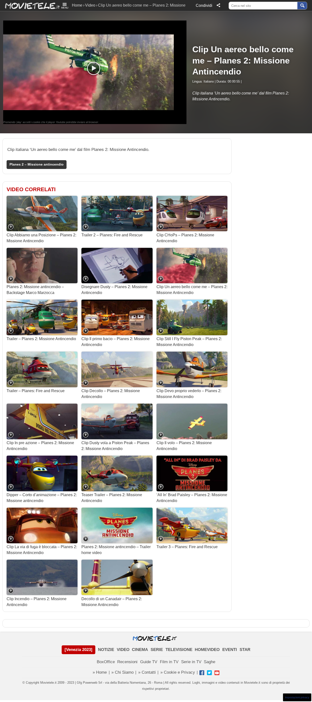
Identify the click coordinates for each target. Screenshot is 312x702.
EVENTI (229, 649)
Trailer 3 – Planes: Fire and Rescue (187, 547)
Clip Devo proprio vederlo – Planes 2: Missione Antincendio (188, 394)
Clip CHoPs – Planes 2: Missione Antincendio (185, 238)
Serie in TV (191, 662)
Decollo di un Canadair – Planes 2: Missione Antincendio (111, 602)
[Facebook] (201, 672)
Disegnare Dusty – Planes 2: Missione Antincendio (114, 290)
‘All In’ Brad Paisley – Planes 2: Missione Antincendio (191, 498)
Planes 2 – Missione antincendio (37, 164)
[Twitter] (209, 672)
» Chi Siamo (122, 672)
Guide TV (148, 662)
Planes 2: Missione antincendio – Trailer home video (116, 550)
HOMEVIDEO (207, 649)
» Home (100, 672)
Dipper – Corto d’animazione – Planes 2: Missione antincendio (42, 498)
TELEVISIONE (179, 649)
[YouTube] (216, 672)
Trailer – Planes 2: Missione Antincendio (41, 339)
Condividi (204, 5)
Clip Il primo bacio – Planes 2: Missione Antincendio (115, 342)
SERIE (157, 649)
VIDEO (123, 649)
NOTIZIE (106, 649)
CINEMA (140, 649)
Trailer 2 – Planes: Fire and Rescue (112, 235)
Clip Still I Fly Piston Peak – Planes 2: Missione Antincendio (189, 342)
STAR (245, 649)
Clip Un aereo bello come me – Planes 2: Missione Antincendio (191, 290)
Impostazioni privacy (297, 697)
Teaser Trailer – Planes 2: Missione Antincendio (111, 498)
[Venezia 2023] (78, 649)
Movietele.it (30, 5)
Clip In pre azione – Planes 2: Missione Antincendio (40, 446)
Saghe (209, 662)
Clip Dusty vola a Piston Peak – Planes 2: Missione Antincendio (115, 446)
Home (77, 5)
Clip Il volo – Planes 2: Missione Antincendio (184, 446)
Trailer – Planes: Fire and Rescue (36, 391)
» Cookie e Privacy (177, 672)
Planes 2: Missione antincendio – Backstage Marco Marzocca (35, 290)
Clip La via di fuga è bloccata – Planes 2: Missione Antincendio (42, 550)
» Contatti (147, 672)
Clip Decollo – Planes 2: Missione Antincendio (110, 394)
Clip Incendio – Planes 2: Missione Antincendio (37, 602)
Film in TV (169, 662)
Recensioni (127, 662)
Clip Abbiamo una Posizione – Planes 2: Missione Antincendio (41, 238)
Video (90, 5)
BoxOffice (106, 662)
